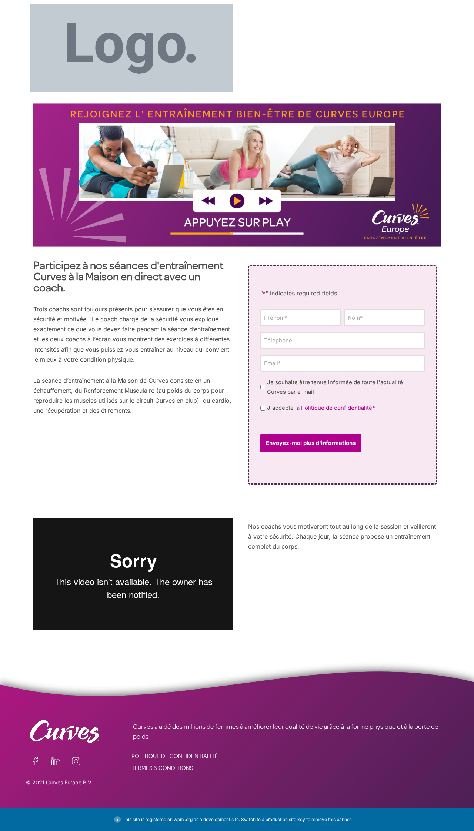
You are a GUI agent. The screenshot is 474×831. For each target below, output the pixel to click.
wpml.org (183, 819)
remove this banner (331, 819)
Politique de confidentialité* (338, 407)
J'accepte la (321, 407)
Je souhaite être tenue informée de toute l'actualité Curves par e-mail (335, 387)
